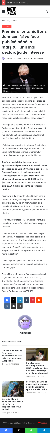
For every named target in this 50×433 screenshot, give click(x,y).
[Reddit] (39, 300)
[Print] (20, 306)
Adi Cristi (8, 59)
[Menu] (3, 12)
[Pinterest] (32, 300)
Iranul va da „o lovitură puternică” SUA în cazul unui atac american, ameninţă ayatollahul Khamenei (37, 368)
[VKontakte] (7, 306)
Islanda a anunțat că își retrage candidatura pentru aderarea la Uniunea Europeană (12, 355)
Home (6, 21)
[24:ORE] (11, 11)
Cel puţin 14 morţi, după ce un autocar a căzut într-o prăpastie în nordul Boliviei (12, 404)
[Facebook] (7, 300)
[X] (13, 300)
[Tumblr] (26, 300)
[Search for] (46, 12)
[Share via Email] (13, 306)
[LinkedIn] (20, 300)
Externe (14, 21)
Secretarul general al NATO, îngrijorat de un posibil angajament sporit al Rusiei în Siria (37, 385)
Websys (43, 423)
